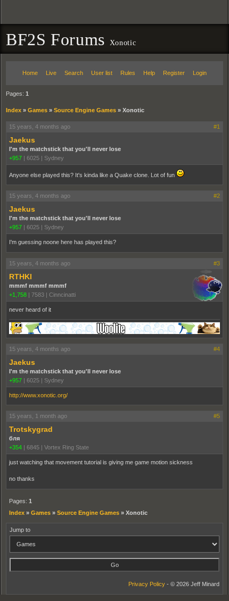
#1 (217, 126)
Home (30, 73)
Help (149, 73)
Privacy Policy (146, 584)
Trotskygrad (31, 429)
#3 (217, 263)
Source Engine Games (85, 110)
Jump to (20, 530)
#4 (217, 349)
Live (51, 73)
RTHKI (20, 276)
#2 (217, 196)
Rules (127, 73)
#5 (217, 416)
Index (13, 110)
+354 (15, 447)
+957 (15, 158)
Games (37, 110)
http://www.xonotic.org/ (38, 395)
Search (73, 73)
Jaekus (22, 140)
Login (200, 73)
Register (174, 73)
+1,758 (18, 294)
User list (101, 73)
